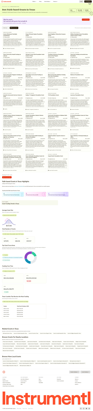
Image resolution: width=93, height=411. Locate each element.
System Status (30, 408)
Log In (81, 1)
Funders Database (74, 372)
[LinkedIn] (89, 408)
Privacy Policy (19, 408)
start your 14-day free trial (19, 186)
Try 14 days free (88, 1)
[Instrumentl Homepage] (6, 1)
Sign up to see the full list (7, 177)
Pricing (40, 1)
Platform (34, 1)
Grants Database (47, 1)
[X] (83, 408)
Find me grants (86, 19)
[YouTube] (86, 408)
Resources (55, 1)
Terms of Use (25, 408)
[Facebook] (81, 408)
